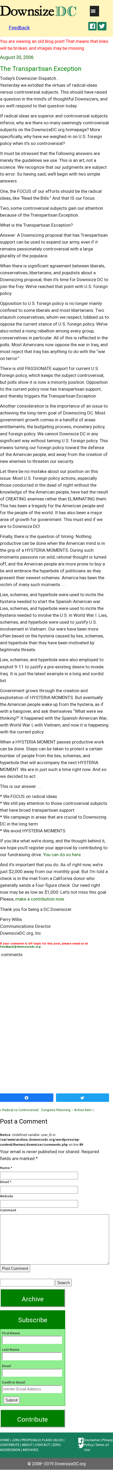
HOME (4, 1440)
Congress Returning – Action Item (67, 1110)
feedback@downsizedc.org (20, 946)
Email (4, 1182)
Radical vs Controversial (19, 1110)
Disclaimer (92, 1440)
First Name (11, 1333)
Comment (8, 1210)
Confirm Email (13, 1382)
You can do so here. (62, 854)
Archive (33, 1299)
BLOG (58, 1440)
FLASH (47, 1440)
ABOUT (27, 1445)
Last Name (10, 1350)
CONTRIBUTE (9, 1445)
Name (5, 1168)
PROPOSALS (31, 1440)
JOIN (15, 1440)
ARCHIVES (30, 1450)
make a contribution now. (40, 899)
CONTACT (42, 1445)
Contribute (32, 1419)
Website (6, 1196)
